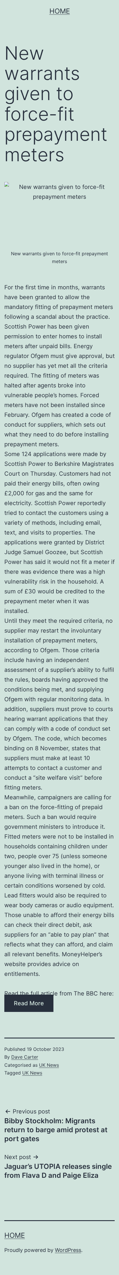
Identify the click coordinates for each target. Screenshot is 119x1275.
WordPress (68, 1250)
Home (59, 11)
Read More (29, 1003)
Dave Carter (24, 1057)
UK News (49, 1065)
